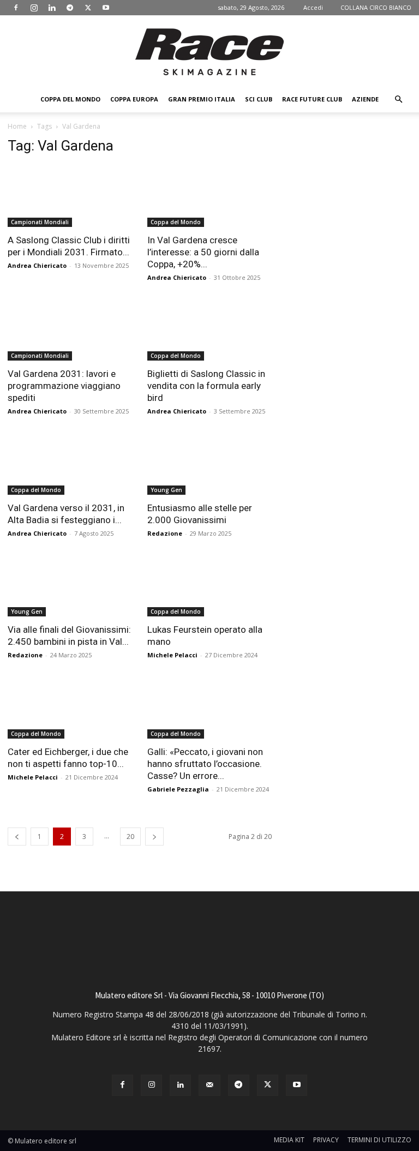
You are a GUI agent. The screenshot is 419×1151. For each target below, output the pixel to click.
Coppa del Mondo (70, 99)
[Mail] (209, 1085)
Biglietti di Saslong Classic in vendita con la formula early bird (206, 385)
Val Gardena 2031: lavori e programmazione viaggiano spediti (64, 385)
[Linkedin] (52, 7)
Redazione (164, 533)
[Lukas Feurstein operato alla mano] (209, 586)
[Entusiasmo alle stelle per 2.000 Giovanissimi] (209, 464)
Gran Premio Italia (201, 99)
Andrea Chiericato (37, 265)
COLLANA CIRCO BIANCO (375, 7)
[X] (88, 7)
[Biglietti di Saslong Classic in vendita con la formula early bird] (209, 330)
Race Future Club (312, 99)
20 (130, 836)
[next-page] (154, 837)
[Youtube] (106, 7)
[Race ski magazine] (209, 51)
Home (17, 126)
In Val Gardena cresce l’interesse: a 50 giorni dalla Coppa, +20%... (203, 252)
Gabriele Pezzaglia (178, 789)
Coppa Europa (134, 99)
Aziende (365, 99)
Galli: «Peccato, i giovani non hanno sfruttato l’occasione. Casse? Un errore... (205, 763)
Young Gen (166, 490)
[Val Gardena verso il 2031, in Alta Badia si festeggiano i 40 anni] (70, 464)
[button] (398, 99)
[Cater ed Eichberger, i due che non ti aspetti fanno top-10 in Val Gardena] (70, 708)
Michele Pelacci (172, 655)
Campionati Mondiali (40, 222)
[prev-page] (17, 837)
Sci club (258, 99)
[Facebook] (16, 7)
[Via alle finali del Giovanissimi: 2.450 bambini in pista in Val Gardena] (70, 586)
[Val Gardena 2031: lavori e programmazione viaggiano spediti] (70, 330)
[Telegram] (70, 7)
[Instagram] (34, 7)
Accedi (313, 7)
